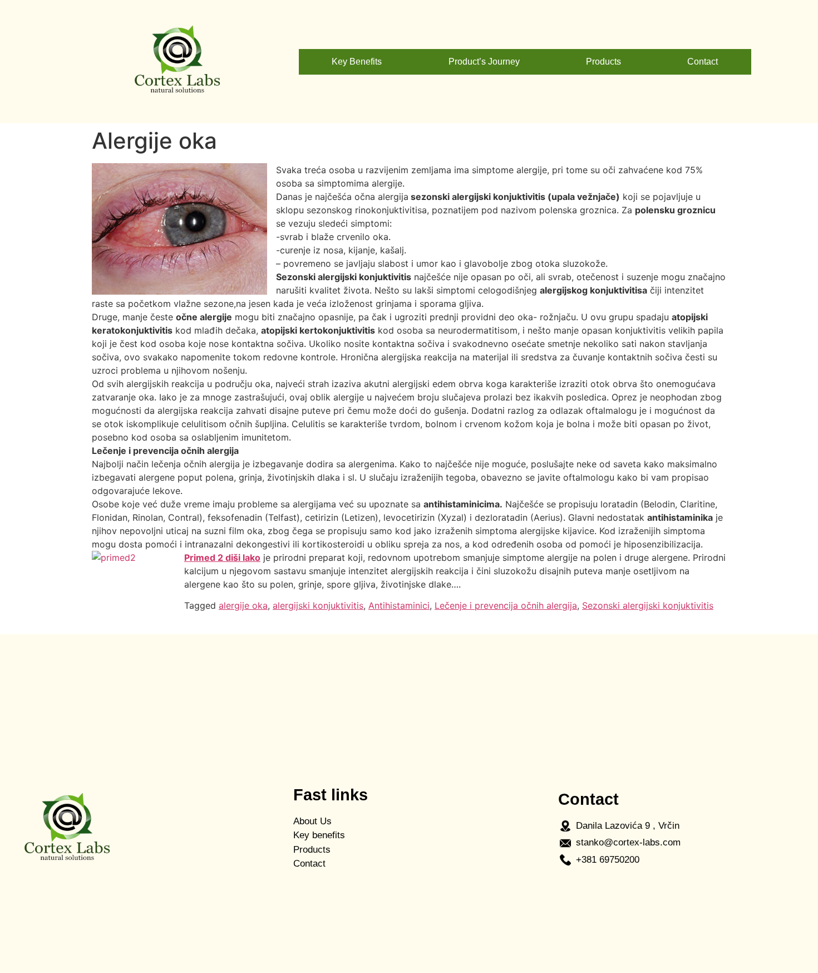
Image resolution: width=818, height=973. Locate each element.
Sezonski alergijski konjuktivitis (647, 605)
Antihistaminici (399, 605)
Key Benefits (357, 61)
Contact (702, 61)
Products (603, 61)
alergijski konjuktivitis (318, 605)
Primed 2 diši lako (222, 557)
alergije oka (243, 605)
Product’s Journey (484, 61)
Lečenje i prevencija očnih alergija (506, 605)
